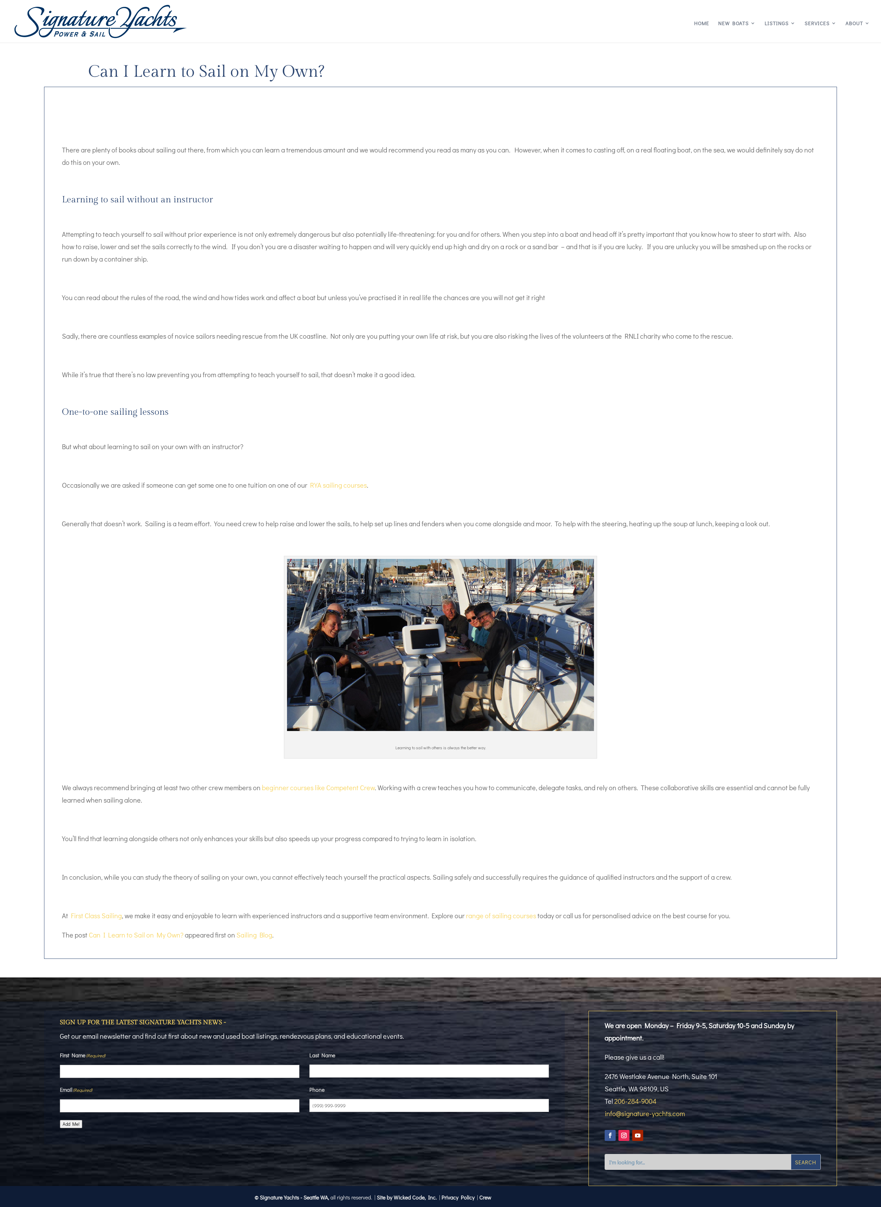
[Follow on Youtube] (637, 1135)
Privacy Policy (458, 1197)
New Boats (733, 24)
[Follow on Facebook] (610, 1135)
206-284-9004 (635, 1101)
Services (817, 24)
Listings (777, 24)
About (854, 24)
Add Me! (71, 1124)
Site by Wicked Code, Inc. (407, 1197)
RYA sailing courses (338, 484)
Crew (485, 1197)
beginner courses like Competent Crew (318, 787)
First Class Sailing (96, 915)
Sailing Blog (254, 934)
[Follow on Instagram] (623, 1135)
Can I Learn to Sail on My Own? (136, 934)
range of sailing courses (501, 915)
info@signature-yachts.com (645, 1113)
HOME (701, 24)
